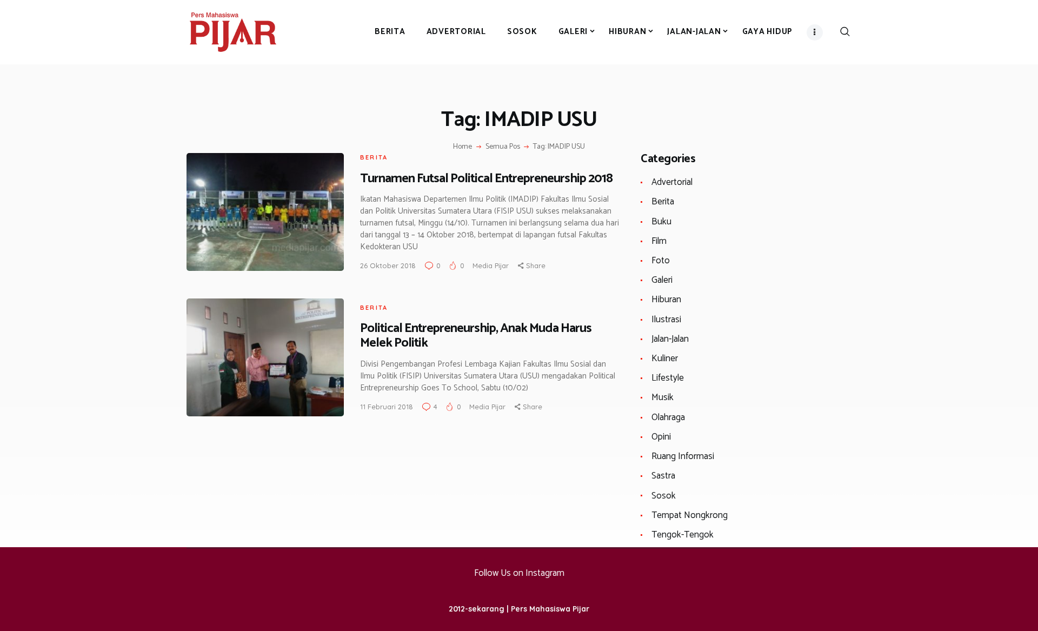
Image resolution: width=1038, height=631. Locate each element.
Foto (660, 260)
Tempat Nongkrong (689, 515)
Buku (661, 221)
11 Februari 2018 (386, 406)
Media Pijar (492, 265)
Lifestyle (667, 378)
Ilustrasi (666, 319)
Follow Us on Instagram (519, 573)
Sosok (663, 495)
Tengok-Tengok (682, 534)
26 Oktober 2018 (388, 265)
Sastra (663, 475)
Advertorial (672, 182)
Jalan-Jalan (670, 339)
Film (659, 241)
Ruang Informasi (682, 456)
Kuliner (664, 358)
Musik (662, 397)
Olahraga (668, 417)
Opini (661, 436)
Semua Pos (502, 147)
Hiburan (666, 299)
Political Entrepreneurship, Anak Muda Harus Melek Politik (475, 335)
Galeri (662, 280)
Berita (374, 157)
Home (462, 147)
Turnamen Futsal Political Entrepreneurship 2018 (486, 178)
